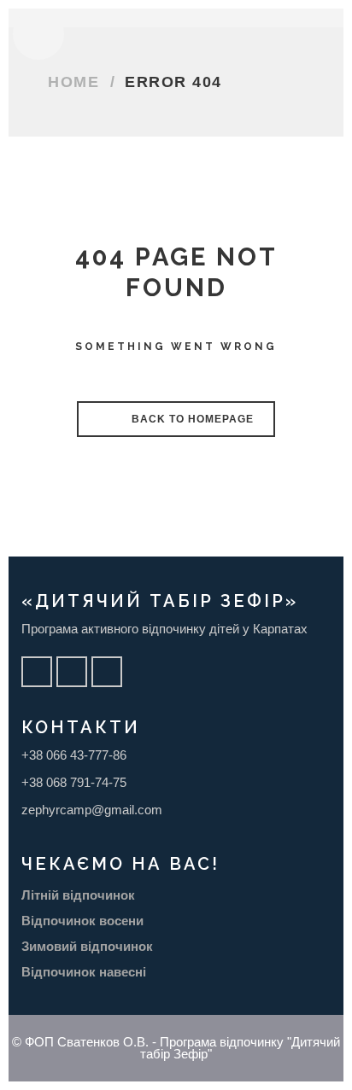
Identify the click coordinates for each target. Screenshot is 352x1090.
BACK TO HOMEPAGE (191, 419)
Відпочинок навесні (83, 972)
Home (73, 81)
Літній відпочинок (78, 895)
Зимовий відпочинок (87, 946)
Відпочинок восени (82, 920)
